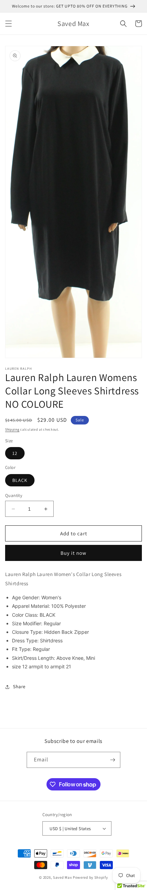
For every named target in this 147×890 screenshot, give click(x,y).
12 (14, 453)
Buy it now (73, 553)
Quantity (13, 495)
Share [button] (19, 686)
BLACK (19, 480)
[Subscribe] (112, 760)
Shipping (12, 429)
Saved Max (62, 877)
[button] (8, 23)
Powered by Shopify (90, 877)
